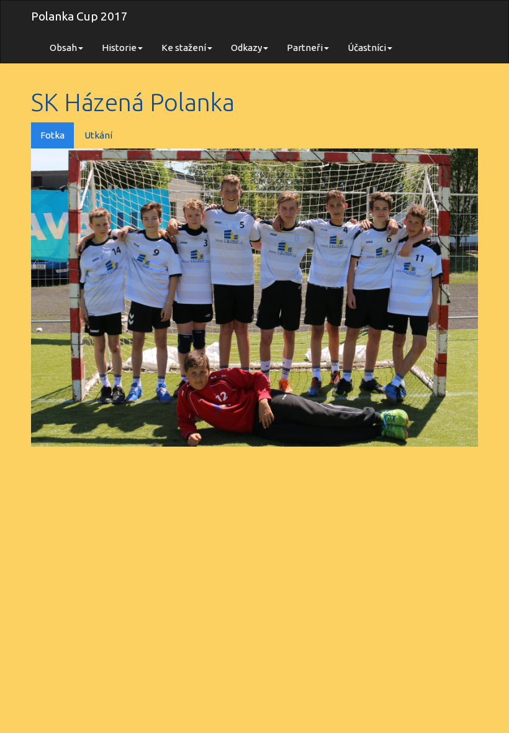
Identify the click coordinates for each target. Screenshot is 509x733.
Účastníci (367, 47)
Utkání (98, 135)
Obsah (63, 47)
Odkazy (246, 47)
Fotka (52, 135)
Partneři (305, 47)
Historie (119, 47)
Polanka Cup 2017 (79, 16)
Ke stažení (183, 47)
